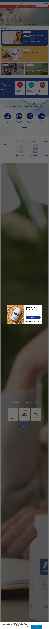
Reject (36, 625)
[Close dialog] (40, 306)
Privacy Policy (32, 321)
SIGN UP (33, 317)
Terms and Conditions (37, 322)
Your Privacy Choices (36, 623)
